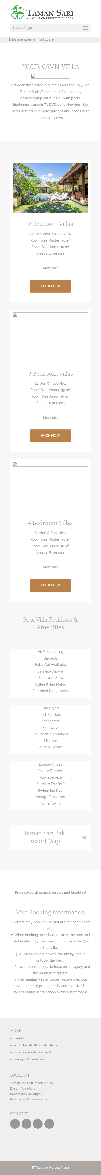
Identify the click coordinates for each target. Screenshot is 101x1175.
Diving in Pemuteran (28, 1059)
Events (18, 1038)
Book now (50, 286)
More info (50, 268)
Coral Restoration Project (32, 1052)
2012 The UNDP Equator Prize (35, 1045)
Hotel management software (30, 39)
